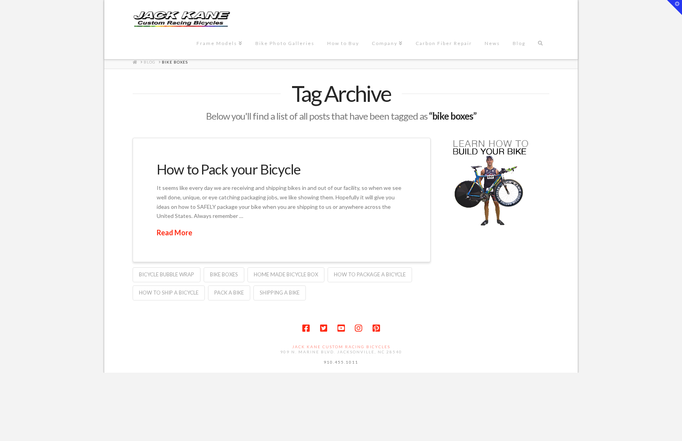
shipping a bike (280, 292)
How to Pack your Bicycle (228, 169)
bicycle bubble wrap (166, 274)
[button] (674, 7)
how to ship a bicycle (169, 292)
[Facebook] (305, 328)
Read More (174, 232)
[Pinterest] (376, 328)
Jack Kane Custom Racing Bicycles (341, 346)
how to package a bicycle (370, 274)
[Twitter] (323, 328)
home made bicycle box (286, 274)
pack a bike (229, 292)
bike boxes (224, 274)
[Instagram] (358, 328)
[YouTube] (341, 328)
